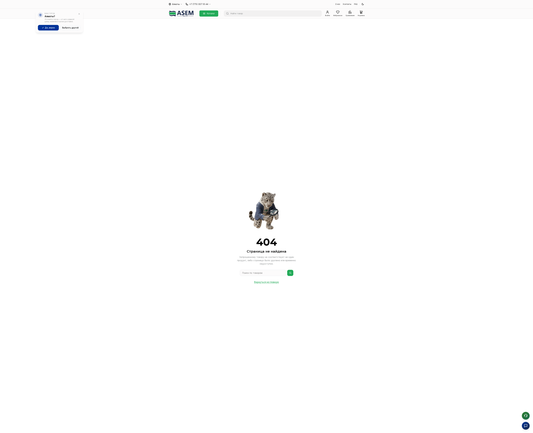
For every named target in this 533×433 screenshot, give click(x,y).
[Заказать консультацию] (526, 416)
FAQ (355, 4)
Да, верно (50, 27)
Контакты (347, 4)
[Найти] (290, 273)
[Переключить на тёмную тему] (362, 4)
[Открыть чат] (526, 426)
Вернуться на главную (266, 282)
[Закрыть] (79, 14)
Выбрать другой (70, 27)
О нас (337, 4)
